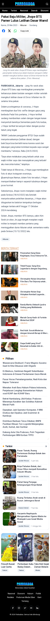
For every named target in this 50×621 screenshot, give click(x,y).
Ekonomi (45, 11)
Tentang (25, 601)
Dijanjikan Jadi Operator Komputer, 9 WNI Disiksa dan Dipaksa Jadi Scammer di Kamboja (23, 413)
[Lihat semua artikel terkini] (46, 446)
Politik (38, 593)
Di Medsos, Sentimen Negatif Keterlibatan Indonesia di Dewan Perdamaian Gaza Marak (24, 372)
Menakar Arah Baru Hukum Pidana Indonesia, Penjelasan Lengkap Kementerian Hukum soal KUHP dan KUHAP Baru (25, 390)
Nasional (24, 11)
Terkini (14, 11)
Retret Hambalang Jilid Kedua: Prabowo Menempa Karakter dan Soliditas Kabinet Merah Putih (22, 401)
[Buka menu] (3, 4)
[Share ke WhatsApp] (15, 31)
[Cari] (47, 4)
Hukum (30, 593)
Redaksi (10, 597)
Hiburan (5, 239)
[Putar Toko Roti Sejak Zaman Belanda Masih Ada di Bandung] (42, 547)
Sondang (33, 25)
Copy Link (24, 31)
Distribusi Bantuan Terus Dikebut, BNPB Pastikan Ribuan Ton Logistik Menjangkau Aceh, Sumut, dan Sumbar (23, 424)
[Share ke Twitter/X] (9, 31)
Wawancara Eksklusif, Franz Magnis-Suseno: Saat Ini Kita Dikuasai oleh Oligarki (25, 364)
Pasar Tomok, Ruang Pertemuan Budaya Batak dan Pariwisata (31, 453)
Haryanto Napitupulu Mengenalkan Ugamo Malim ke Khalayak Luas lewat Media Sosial (31, 517)
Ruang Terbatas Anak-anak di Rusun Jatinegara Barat (31, 499)
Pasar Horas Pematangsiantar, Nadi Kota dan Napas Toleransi (25, 381)
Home (4, 11)
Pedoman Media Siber (25, 597)
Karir (39, 597)
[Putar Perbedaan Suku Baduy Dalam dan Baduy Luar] (25, 547)
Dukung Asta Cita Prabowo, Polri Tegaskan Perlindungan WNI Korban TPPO (24, 433)
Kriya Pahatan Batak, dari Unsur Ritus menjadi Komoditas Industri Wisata (32, 469)
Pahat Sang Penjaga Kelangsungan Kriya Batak (29, 483)
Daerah (34, 11)
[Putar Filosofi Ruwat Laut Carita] (9, 547)
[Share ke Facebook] (3, 31)
